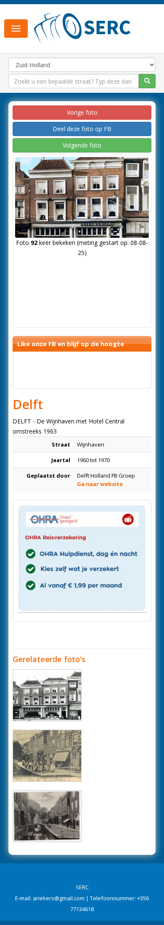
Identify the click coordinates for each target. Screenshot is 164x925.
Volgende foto (82, 145)
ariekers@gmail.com (59, 898)
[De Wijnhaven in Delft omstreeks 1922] (47, 816)
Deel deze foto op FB (82, 129)
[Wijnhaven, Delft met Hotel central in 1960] (47, 695)
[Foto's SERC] (82, 28)
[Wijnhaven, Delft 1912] (47, 756)
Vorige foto (82, 112)
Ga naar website (100, 484)
